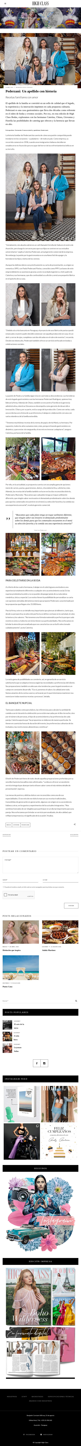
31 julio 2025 (15, 983)
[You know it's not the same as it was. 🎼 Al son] (22, 1141)
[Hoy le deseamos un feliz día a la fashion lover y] (59, 1141)
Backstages (37, 1396)
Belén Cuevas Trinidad (25, 87)
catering (16, 825)
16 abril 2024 (9, 87)
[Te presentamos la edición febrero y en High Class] (59, 1104)
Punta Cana (7, 987)
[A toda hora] (7, 1036)
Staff (24, 1396)
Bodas (13, 18)
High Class (44, 1442)
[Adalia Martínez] (60, 932)
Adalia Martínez (48, 950)
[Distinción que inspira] (21, 932)
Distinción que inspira (12, 950)
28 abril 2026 (14, 946)
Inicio (6, 18)
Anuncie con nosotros (40, 1401)
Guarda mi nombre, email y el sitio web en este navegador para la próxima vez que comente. (34, 887)
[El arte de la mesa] (7, 1025)
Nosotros (12, 1396)
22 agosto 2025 (56, 946)
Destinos (6, 983)
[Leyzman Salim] (7, 1048)
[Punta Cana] (21, 967)
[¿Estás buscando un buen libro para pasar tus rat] (22, 1104)
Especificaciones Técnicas (61, 1396)
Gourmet (45, 946)
